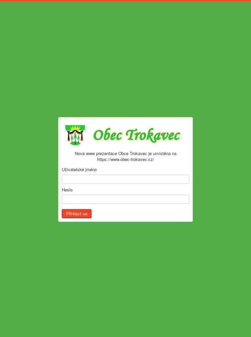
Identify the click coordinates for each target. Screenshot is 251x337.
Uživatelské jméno (79, 169)
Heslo (67, 190)
